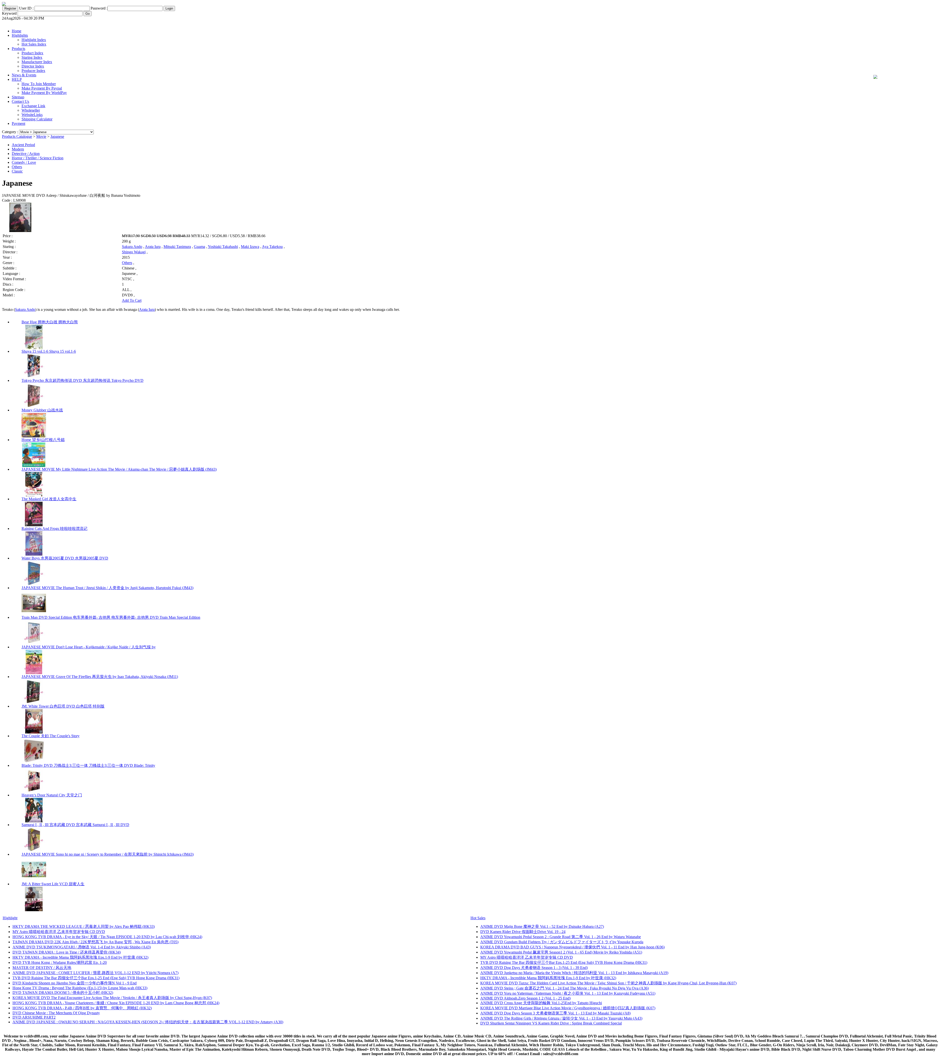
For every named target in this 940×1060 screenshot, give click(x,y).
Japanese (57, 136)
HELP (17, 79)
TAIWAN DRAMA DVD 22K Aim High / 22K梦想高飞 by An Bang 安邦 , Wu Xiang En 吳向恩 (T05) (95, 942)
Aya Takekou (272, 247)
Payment (18, 123)
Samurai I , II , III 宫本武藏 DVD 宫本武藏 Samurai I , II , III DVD (75, 825)
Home (16, 31)
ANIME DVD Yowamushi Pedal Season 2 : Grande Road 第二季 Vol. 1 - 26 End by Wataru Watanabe (560, 937)
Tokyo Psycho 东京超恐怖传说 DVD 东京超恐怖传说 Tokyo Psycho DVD (82, 380)
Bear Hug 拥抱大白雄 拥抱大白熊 (50, 322)
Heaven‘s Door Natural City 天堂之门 (52, 795)
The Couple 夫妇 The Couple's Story (51, 736)
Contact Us (20, 101)
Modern (18, 149)
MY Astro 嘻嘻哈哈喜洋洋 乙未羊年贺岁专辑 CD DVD (58, 932)
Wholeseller (31, 110)
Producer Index (33, 71)
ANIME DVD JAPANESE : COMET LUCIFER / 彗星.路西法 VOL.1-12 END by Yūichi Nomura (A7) (95, 973)
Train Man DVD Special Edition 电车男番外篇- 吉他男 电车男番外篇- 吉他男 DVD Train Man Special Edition (111, 617)
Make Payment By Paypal (42, 88)
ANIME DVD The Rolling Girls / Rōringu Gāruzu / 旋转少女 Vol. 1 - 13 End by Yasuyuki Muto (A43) (561, 1018)
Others (17, 167)
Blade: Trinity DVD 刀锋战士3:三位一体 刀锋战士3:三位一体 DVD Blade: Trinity (88, 765)
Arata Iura (153, 247)
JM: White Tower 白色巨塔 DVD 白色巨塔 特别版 (63, 706)
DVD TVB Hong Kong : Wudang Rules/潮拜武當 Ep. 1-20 (59, 962)
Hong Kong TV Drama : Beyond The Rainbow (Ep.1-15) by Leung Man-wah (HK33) (79, 988)
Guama (199, 247)
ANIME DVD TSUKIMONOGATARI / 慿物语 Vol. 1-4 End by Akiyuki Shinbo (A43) (81, 947)
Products (18, 49)
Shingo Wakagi (134, 252)
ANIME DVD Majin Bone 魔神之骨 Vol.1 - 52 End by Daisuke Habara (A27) (542, 926)
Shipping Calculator (37, 119)
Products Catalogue (17, 136)
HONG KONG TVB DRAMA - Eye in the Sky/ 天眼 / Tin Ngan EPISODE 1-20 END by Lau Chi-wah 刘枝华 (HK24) (107, 937)
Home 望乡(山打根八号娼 (43, 440)
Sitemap (18, 97)
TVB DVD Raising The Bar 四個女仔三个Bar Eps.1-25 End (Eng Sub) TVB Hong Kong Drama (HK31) (95, 978)
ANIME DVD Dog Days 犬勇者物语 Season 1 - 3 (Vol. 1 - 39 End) (534, 968)
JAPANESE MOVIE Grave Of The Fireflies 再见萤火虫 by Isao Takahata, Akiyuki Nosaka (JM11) (100, 677)
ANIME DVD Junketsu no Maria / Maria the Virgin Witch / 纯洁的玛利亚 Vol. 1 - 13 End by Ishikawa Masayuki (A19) (574, 973)
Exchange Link (33, 106)
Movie (41, 136)
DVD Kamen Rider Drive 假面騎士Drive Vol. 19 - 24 (522, 932)
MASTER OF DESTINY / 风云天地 (41, 968)
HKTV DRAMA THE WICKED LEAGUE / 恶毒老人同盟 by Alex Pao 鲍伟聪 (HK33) (83, 926)
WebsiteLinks (32, 115)
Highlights (20, 35)
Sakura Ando (132, 247)
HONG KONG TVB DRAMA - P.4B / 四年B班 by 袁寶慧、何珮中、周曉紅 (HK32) (82, 1008)
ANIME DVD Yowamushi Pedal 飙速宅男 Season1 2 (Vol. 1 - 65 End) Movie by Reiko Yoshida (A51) (561, 952)
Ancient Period (23, 145)
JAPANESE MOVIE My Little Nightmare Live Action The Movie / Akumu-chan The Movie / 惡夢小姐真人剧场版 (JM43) (119, 469)
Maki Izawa (250, 247)
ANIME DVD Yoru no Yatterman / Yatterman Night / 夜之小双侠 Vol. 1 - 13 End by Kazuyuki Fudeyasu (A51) (567, 993)
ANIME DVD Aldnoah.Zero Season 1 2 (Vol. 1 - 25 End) (525, 998)
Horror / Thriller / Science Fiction (37, 158)
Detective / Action (26, 153)
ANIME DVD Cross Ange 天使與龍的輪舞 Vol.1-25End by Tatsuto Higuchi (541, 1003)
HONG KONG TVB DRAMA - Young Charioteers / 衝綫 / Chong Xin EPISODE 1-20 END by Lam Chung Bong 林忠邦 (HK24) (115, 1003)
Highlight (10, 918)
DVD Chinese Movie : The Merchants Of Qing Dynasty (56, 1013)
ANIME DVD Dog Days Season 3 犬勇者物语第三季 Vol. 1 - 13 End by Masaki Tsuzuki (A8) (555, 1013)
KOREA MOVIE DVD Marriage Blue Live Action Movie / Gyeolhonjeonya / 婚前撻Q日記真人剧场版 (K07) (567, 1008)
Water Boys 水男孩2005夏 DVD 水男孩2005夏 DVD (65, 558)
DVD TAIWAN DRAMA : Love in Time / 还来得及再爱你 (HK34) (66, 952)
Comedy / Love (24, 162)
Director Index (33, 66)
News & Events (24, 75)
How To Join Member (39, 84)
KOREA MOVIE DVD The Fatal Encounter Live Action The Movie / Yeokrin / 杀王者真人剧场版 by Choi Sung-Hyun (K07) (112, 998)
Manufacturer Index (37, 62)
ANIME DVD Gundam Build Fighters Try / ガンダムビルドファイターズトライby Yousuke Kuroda (561, 942)
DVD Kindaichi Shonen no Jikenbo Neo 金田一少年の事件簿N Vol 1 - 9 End (74, 983)
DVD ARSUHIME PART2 (34, 1017)
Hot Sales (477, 918)
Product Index (32, 53)
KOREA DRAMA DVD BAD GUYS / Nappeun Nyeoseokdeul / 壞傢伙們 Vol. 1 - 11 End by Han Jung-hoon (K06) (572, 947)
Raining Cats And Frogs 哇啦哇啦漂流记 (54, 528)
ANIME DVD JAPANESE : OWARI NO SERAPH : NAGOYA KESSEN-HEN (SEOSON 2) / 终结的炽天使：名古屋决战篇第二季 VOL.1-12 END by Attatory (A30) (147, 1022)
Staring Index (32, 57)
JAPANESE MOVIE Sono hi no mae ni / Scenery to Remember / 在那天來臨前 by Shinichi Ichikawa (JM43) (108, 854)
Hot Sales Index (34, 44)
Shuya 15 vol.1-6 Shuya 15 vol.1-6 (49, 351)
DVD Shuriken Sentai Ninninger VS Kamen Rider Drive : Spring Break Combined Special (551, 1023)
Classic (17, 171)
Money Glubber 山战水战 (42, 410)
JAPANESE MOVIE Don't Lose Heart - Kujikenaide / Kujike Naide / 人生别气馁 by (89, 647)
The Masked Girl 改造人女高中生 (49, 499)
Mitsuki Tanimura (177, 247)
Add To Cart (131, 300)
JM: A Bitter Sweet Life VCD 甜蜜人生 (53, 884)
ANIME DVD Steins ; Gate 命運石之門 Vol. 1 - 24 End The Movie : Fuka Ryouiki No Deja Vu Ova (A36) (564, 988)
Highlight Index (34, 40)
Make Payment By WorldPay (44, 93)
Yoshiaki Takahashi (223, 247)
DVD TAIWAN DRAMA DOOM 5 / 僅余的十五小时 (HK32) (62, 992)
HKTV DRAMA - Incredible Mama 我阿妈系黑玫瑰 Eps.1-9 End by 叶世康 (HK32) (80, 957)
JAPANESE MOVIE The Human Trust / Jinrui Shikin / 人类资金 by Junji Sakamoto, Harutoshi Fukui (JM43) (107, 588)
